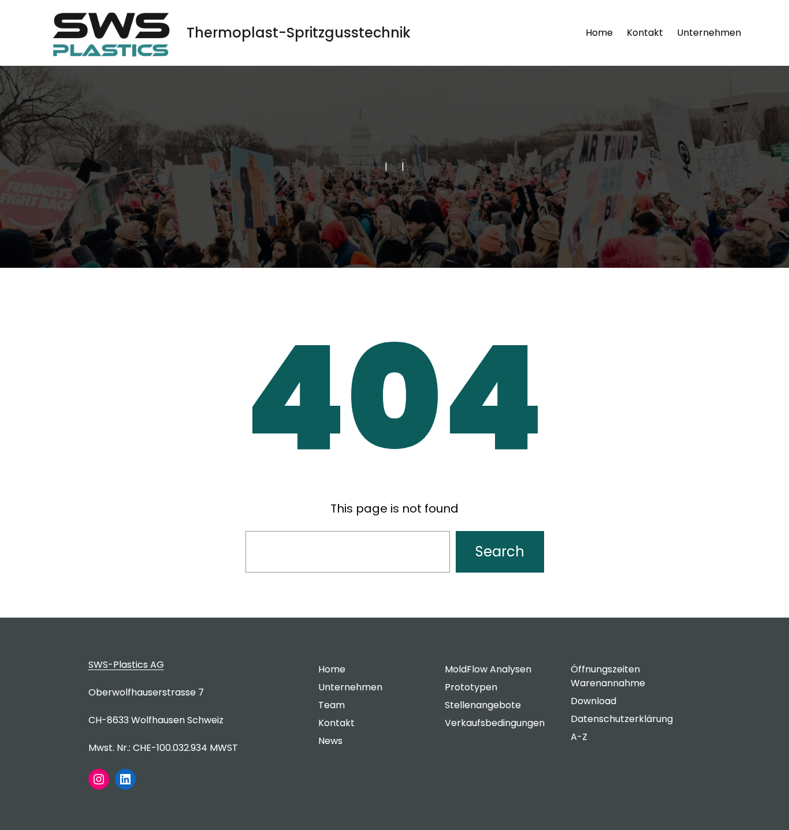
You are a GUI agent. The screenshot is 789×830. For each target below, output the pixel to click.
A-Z (579, 736)
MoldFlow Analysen (488, 669)
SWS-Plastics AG (126, 664)
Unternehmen (350, 687)
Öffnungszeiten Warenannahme (608, 676)
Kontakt (336, 723)
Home (599, 32)
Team (331, 705)
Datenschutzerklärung (622, 719)
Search (499, 551)
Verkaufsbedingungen (495, 723)
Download (593, 701)
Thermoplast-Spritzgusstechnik (299, 32)
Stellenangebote (483, 705)
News (330, 740)
